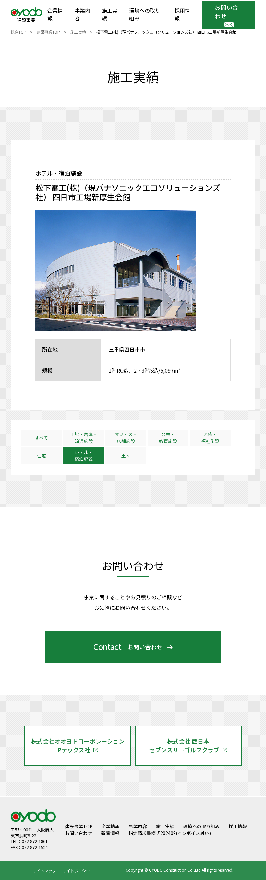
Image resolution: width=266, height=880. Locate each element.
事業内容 (82, 14)
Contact (128, 646)
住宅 (41, 455)
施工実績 (109, 14)
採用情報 (182, 14)
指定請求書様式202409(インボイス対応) (169, 833)
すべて (41, 437)
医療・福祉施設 (210, 437)
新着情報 (110, 833)
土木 (125, 455)
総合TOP (18, 32)
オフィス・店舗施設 (126, 437)
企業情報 (55, 14)
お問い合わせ (226, 11)
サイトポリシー (76, 870)
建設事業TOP (48, 32)
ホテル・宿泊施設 (84, 455)
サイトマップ (44, 870)
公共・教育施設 (168, 437)
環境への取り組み (144, 14)
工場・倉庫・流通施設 (83, 437)
